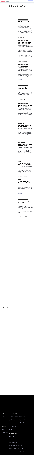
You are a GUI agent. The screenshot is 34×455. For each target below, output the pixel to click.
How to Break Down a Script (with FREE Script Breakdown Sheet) (18, 416)
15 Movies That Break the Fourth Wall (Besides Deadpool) (25, 145)
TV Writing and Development (13, 436)
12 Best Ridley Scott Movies (13, 442)
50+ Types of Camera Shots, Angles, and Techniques (24, 67)
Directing (19, 40)
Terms (3, 422)
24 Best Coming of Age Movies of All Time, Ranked (16, 446)
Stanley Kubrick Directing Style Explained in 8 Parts (24, 201)
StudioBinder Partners (5, 432)
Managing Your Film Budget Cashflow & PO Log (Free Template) (17, 419)
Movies (23, 142)
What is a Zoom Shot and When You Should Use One (24, 126)
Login (26, 1)
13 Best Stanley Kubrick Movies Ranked (24, 22)
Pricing (23, 1)
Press (3, 420)
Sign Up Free (30, 1)
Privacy (3, 423)
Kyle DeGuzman (20, 61)
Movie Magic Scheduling (12, 426)
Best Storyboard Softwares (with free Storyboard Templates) (17, 422)
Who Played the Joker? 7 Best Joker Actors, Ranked (16, 445)
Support (3, 416)
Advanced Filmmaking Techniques (13, 435)
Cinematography (24, 40)
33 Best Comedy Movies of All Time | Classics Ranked (16, 448)
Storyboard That (11, 429)
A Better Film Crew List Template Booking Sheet (15, 420)
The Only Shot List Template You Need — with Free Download (17, 417)
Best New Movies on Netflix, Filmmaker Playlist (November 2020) (24, 183)
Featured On (3, 429)
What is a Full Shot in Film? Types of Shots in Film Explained (25, 106)
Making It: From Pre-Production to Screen (14, 438)
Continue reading (20, 34)
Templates (3, 419)
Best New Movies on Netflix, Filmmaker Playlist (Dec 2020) (24, 163)
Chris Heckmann (20, 37)
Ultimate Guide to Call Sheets (13, 414)
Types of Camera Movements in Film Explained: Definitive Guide (25, 43)
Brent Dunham (20, 216)
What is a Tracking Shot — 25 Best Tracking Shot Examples (25, 87)
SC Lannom (19, 99)
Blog (2, 414)
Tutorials (3, 417)
